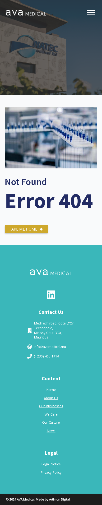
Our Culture (51, 422)
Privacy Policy (51, 472)
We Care (51, 414)
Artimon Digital (59, 499)
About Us (51, 398)
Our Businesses (51, 406)
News (51, 430)
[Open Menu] (91, 12)
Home (51, 389)
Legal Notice (51, 464)
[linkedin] (51, 294)
